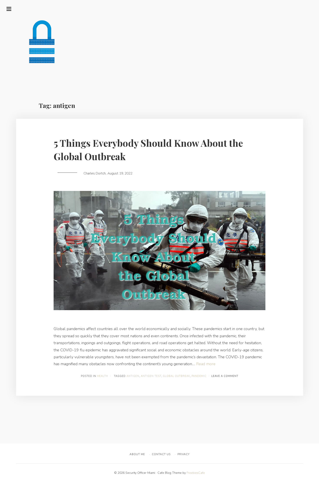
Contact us (161, 454)
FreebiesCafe (196, 473)
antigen (133, 376)
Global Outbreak (176, 376)
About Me (137, 454)
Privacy (184, 454)
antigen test (151, 376)
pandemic (199, 376)
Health (102, 376)
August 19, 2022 (119, 173)
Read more (205, 363)
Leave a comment (224, 376)
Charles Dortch (95, 173)
